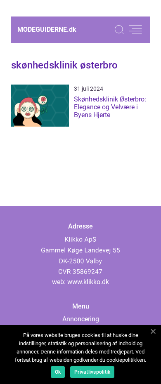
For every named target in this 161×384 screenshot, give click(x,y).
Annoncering (80, 319)
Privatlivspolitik (92, 372)
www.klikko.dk (88, 282)
